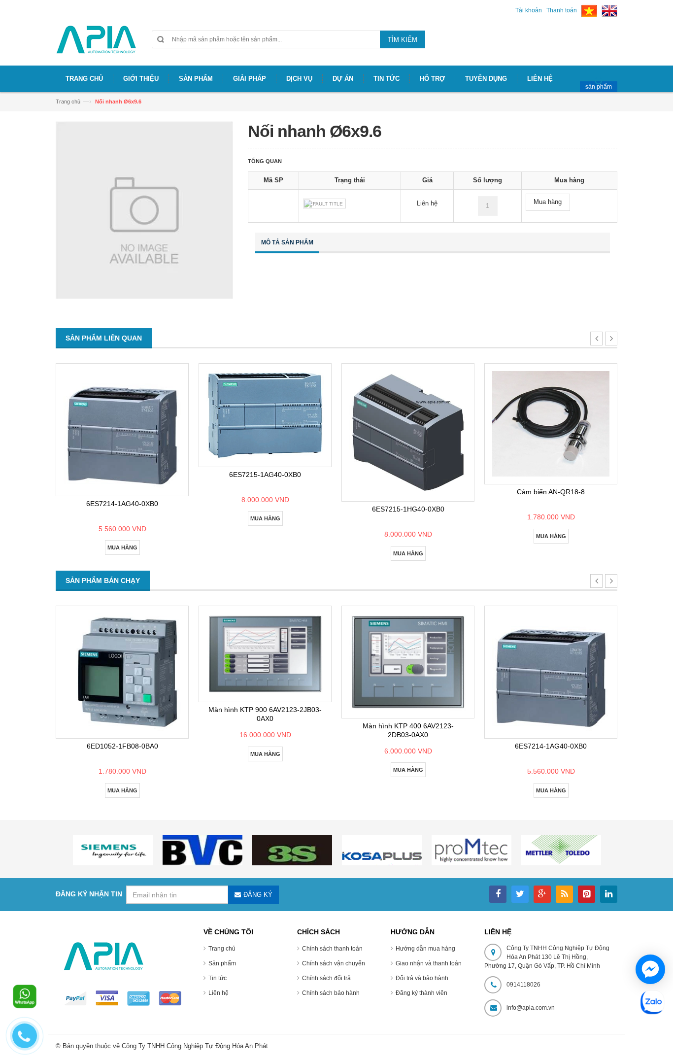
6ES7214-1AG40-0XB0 (122, 504)
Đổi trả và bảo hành (422, 978)
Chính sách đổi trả (326, 978)
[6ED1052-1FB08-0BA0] (122, 672)
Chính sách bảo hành (331, 993)
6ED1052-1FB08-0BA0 (122, 746)
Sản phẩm (222, 963)
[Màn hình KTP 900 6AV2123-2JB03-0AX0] (265, 654)
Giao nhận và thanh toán (429, 963)
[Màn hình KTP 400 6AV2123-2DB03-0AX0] (408, 662)
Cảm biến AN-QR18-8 (551, 492)
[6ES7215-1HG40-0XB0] (408, 432)
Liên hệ (218, 993)
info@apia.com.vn (530, 1007)
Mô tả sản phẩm (287, 242)
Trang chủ (68, 101)
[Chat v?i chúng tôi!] (650, 969)
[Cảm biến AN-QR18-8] (550, 424)
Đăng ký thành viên (421, 993)
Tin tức (217, 978)
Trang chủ (222, 948)
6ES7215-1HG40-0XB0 (408, 509)
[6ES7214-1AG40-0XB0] (122, 429)
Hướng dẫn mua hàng (425, 948)
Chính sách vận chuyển (333, 963)
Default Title (324, 203)
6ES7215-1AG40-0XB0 (265, 474)
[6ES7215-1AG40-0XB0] (265, 415)
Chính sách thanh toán (332, 948)
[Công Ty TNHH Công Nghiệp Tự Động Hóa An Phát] (96, 44)
